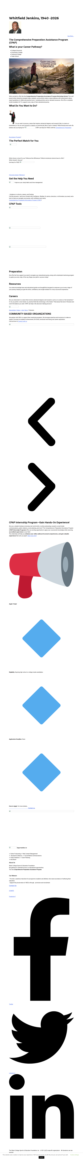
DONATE (11, 891)
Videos (18, 310)
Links (22, 310)
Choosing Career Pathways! (17, 175)
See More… (71, 36)
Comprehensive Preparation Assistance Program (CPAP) (25, 200)
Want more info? (32, 536)
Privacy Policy (13, 872)
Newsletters (12, 310)
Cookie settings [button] (74, 1155)
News (26, 310)
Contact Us (12, 886)
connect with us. (22, 321)
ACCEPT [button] (41, 1157)
